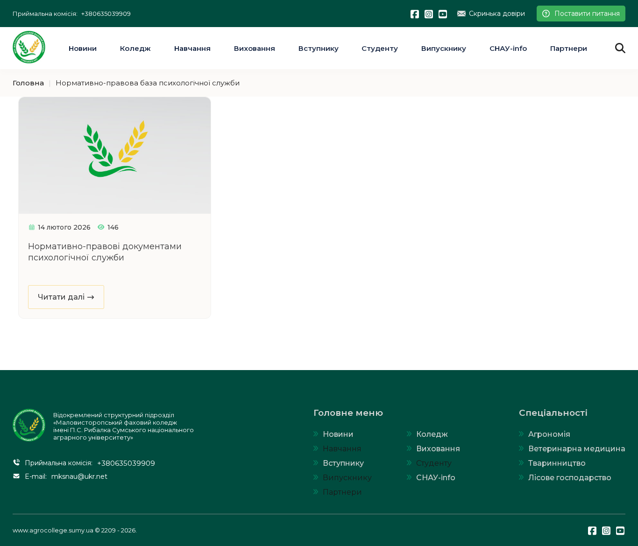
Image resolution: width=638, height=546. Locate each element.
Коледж (135, 48)
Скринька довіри (497, 13)
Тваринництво (557, 463)
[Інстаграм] (429, 13)
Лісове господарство (569, 477)
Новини (83, 48)
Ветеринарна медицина (576, 448)
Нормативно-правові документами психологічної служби (105, 252)
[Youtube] (443, 13)
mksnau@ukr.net (79, 476)
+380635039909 (106, 13)
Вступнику (318, 48)
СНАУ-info (508, 48)
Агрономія (549, 434)
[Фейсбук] (415, 13)
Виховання (254, 48)
